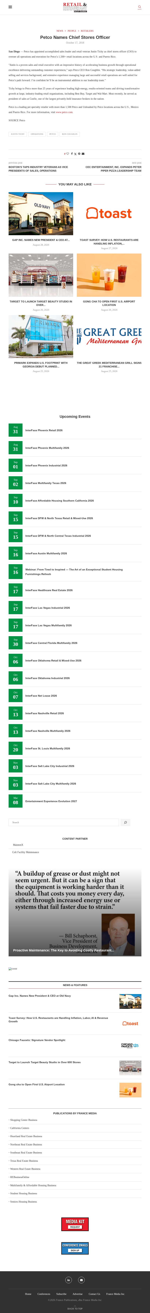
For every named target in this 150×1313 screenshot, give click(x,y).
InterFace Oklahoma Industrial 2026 (47, 678)
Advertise (77, 1294)
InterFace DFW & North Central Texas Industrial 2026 (58, 535)
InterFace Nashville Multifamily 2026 (47, 730)
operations (37, 134)
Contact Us (94, 1294)
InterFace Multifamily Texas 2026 (45, 483)
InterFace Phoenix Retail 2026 (44, 430)
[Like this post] (67, 153)
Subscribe (61, 1294)
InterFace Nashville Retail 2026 (44, 713)
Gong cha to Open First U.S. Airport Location (37, 1084)
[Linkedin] (68, 1280)
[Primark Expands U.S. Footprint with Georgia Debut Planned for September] (41, 336)
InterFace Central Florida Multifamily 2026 (51, 642)
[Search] (139, 7)
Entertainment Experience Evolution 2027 (51, 801)
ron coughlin (69, 134)
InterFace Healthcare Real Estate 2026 (49, 590)
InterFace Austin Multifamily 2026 (46, 553)
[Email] (81, 1280)
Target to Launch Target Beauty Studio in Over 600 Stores (45, 1062)
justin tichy (18, 134)
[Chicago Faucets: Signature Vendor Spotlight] (130, 1045)
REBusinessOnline (19, 1177)
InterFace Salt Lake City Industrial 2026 (49, 766)
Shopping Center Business (23, 1120)
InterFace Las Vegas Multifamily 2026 (48, 625)
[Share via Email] (83, 153)
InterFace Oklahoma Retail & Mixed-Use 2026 (53, 660)
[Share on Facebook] (72, 153)
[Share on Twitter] (75, 154)
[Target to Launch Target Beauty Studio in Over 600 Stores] (41, 275)
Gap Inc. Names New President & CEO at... (41, 239)
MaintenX (18, 845)
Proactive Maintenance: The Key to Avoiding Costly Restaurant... (63, 950)
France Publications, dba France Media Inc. (79, 1300)
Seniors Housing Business (23, 1201)
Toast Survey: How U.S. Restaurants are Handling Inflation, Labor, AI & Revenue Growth (58, 1019)
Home (28, 1294)
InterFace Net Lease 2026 (41, 695)
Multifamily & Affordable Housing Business (33, 1185)
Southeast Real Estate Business (26, 1152)
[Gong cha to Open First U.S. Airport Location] (109, 275)
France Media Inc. (115, 1294)
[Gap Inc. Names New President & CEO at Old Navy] (41, 213)
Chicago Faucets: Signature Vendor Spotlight (37, 1040)
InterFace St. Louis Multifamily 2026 (47, 748)
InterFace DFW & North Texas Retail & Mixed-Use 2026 (59, 518)
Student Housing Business (23, 1193)
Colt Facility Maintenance (25, 852)
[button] (11, 912)
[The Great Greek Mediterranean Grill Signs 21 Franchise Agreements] (109, 336)
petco (52, 134)
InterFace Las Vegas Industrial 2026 (47, 607)
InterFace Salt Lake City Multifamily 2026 (50, 783)
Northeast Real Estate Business (26, 1144)
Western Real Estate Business (25, 1169)
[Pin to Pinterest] (79, 153)
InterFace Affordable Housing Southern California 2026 (59, 500)
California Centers (19, 1128)
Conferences (44, 1294)
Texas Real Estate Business (24, 1160)
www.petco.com (64, 112)
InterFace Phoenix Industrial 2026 (46, 465)
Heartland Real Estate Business (26, 1136)
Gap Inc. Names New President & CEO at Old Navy (40, 995)
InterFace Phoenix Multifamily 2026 (47, 447)
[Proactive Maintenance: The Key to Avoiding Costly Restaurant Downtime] (75, 912)
